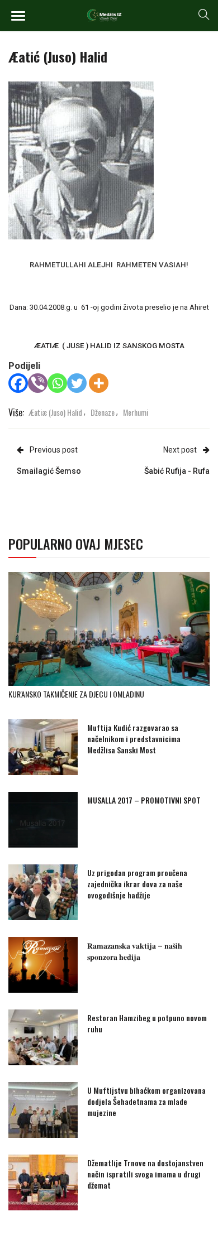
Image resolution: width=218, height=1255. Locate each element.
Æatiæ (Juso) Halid (55, 412)
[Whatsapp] (57, 383)
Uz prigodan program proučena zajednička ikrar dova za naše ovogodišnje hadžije (137, 884)
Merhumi (135, 412)
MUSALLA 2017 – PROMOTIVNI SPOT (144, 800)
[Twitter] (77, 383)
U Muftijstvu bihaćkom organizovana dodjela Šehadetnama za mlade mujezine (146, 1101)
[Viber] (38, 383)
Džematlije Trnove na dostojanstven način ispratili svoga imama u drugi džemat (145, 1174)
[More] (99, 383)
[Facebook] (18, 383)
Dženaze (103, 412)
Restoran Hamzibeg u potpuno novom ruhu (147, 1023)
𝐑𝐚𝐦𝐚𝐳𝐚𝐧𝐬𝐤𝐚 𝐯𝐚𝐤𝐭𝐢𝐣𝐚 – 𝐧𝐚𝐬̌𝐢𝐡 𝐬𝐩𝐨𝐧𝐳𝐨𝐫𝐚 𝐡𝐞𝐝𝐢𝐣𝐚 (134, 950)
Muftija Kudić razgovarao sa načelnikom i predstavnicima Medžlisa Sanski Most (134, 739)
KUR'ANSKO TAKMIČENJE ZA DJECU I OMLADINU (76, 694)
